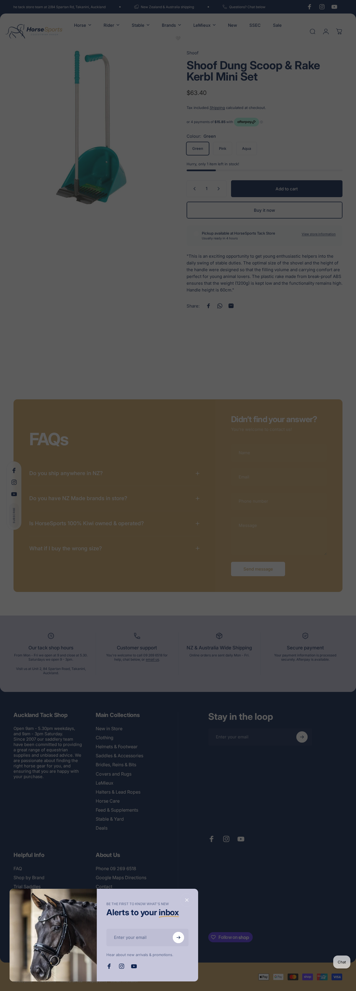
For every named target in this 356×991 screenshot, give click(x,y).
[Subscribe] (178, 937)
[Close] (187, 900)
